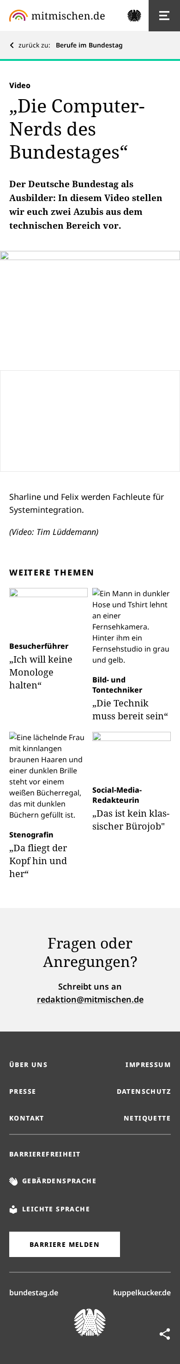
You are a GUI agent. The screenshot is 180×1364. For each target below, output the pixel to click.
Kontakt (26, 1118)
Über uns (28, 1064)
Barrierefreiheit (44, 1154)
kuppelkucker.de (142, 1292)
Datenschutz (144, 1091)
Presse (22, 1091)
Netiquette (147, 1118)
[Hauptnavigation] (164, 15)
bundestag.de (33, 1292)
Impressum (148, 1064)
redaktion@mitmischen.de (90, 999)
